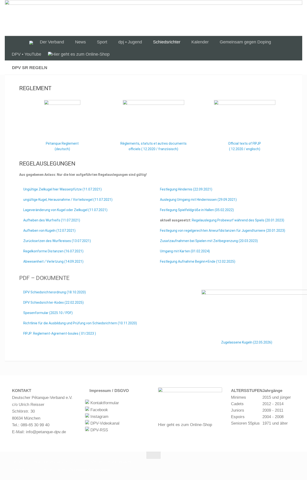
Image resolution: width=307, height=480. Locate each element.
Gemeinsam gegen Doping (245, 42)
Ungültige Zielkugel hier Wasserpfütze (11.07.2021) (62, 189)
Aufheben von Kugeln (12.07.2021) (49, 230)
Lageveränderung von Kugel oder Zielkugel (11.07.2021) (65, 210)
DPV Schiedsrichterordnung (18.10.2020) (54, 292)
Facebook (98, 410)
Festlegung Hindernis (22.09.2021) (185, 189)
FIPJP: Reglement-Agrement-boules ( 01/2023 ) (60, 333)
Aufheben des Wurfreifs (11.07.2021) (51, 220)
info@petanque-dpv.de (46, 432)
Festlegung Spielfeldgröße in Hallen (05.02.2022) (196, 210)
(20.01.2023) (238, 220)
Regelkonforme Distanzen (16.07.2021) (53, 251)
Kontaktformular (104, 403)
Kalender (200, 42)
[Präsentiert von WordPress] (33, 470)
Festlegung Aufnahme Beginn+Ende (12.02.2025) (197, 261)
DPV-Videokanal (104, 423)
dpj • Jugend (130, 42)
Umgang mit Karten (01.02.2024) (184, 251)
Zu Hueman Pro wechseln (89, 470)
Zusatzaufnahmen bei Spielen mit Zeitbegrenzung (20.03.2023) (208, 241)
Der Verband (52, 42)
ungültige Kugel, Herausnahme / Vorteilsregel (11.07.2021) (67, 199)
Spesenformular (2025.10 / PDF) (48, 313)
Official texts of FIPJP (244, 143)
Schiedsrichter (166, 42)
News (80, 42)
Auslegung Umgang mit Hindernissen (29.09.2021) (198, 199)
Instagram (98, 416)
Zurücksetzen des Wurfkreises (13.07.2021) (57, 241)
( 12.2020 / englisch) (244, 149)
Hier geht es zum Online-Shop (185, 424)
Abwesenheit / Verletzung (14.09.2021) (53, 261)
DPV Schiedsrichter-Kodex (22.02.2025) (53, 302)
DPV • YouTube (26, 54)
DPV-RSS (98, 430)
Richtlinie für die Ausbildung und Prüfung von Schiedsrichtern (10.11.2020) (80, 323)
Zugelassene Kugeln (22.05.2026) (246, 342)
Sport (102, 42)
